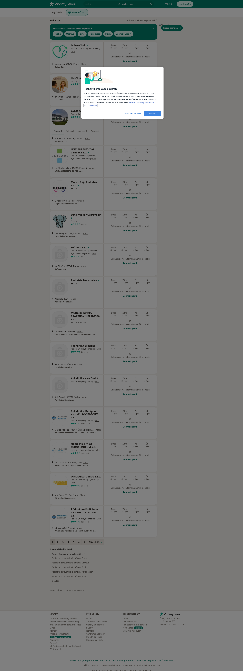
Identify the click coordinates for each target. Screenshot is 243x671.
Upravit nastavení (133, 114)
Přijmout (152, 113)
